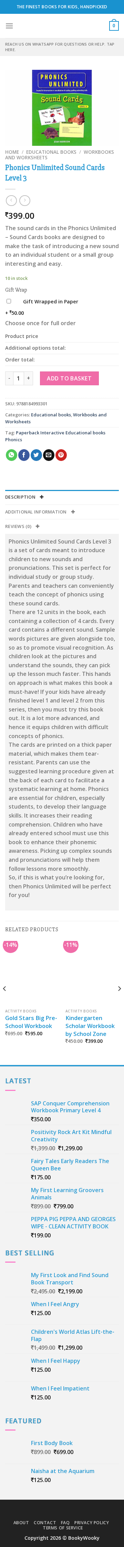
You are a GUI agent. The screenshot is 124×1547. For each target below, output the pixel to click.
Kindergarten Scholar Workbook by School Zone (90, 1026)
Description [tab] (21, 497)
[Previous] (4, 1002)
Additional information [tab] (36, 512)
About (21, 1523)
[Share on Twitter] (36, 455)
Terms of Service (63, 1528)
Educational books (51, 152)
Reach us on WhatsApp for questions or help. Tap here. (59, 46)
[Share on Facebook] (24, 455)
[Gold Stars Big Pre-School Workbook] (32, 973)
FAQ (65, 1523)
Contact (45, 1523)
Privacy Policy (91, 1523)
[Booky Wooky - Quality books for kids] (62, 26)
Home (12, 152)
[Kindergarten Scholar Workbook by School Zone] (92, 973)
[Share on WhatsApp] (11, 455)
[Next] (119, 1002)
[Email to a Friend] (48, 455)
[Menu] (9, 25)
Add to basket (69, 378)
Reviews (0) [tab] (18, 526)
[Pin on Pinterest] (61, 455)
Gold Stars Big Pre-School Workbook (31, 1022)
